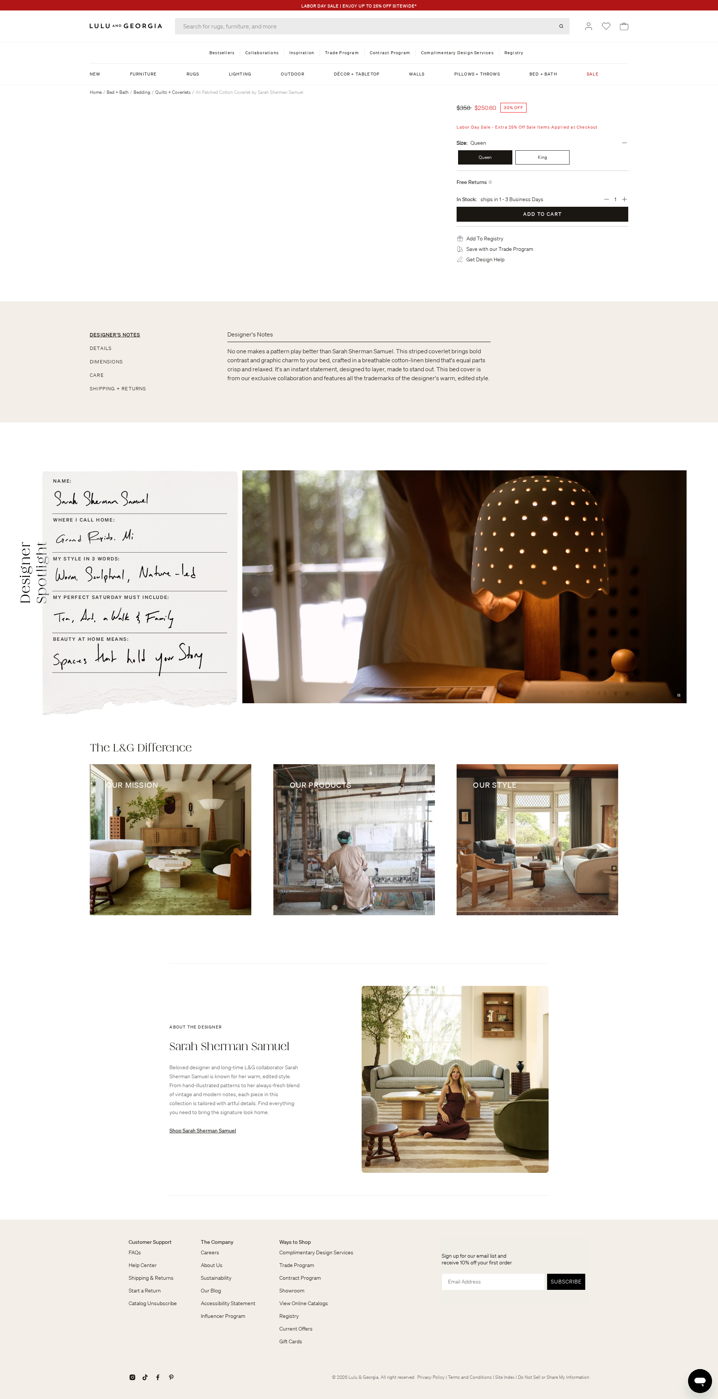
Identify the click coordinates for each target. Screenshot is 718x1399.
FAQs (135, 1252)
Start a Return (145, 1290)
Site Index (505, 1377)
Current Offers (296, 1328)
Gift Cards (290, 1341)
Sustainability (216, 1278)
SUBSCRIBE (566, 1281)
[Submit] (561, 26)
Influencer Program (223, 1316)
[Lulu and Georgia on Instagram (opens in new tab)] (132, 1377)
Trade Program (296, 1265)
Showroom (291, 1290)
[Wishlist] (606, 26)
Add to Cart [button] (542, 214)
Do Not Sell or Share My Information (553, 1377)
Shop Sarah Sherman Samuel (202, 1130)
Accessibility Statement (228, 1303)
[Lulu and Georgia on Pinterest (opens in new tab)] (171, 1377)
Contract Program (300, 1278)
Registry (289, 1316)
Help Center (143, 1265)
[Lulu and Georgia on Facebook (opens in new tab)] (158, 1377)
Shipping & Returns (151, 1278)
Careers (210, 1252)
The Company (217, 1242)
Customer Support (150, 1242)
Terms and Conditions (470, 1377)
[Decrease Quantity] (606, 199)
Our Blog (211, 1290)
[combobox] (372, 26)
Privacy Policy (431, 1377)
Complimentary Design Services (316, 1252)
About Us (212, 1265)
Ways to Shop (295, 1242)
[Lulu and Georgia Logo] (127, 26)
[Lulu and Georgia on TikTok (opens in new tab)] (145, 1377)
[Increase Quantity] (624, 199)
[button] (484, 238)
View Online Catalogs (303, 1303)
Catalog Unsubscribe (153, 1303)
